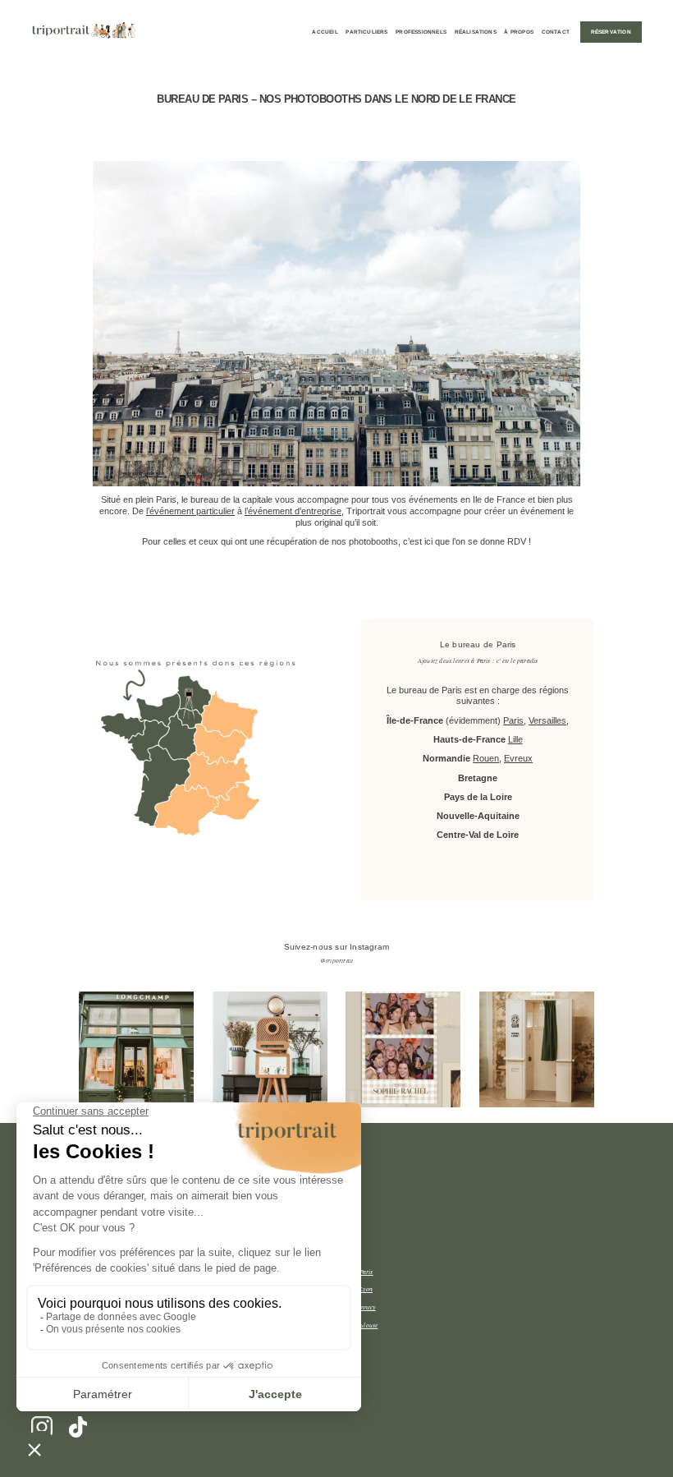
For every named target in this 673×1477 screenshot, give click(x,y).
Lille (515, 739)
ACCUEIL (324, 32)
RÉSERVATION (611, 32)
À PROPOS (518, 32)
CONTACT (556, 32)
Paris (513, 720)
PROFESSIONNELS (421, 32)
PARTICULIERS (366, 32)
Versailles (547, 720)
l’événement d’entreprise (293, 511)
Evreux (518, 758)
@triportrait (337, 960)
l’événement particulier (190, 511)
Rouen (486, 758)
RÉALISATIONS (476, 32)
